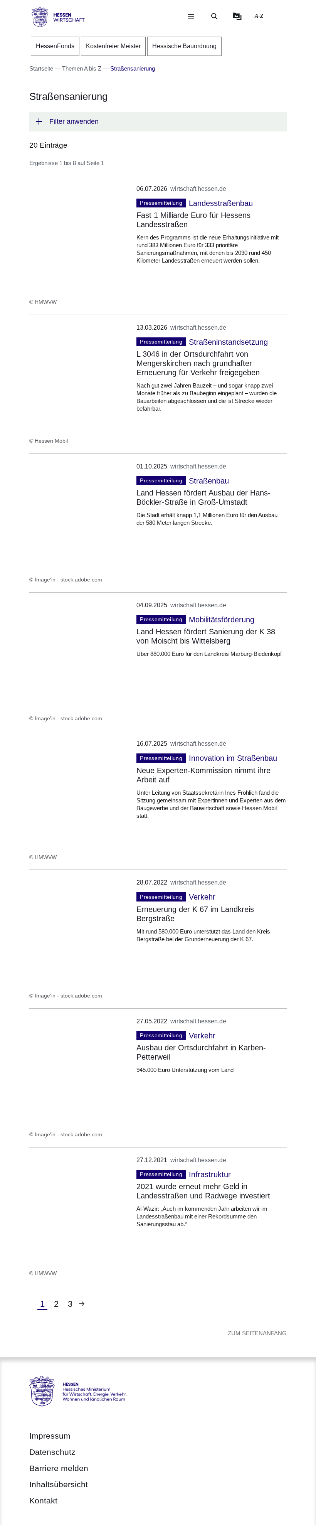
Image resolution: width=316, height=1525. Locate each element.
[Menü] (191, 16)
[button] (158, 121)
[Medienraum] (237, 16)
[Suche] (214, 16)
